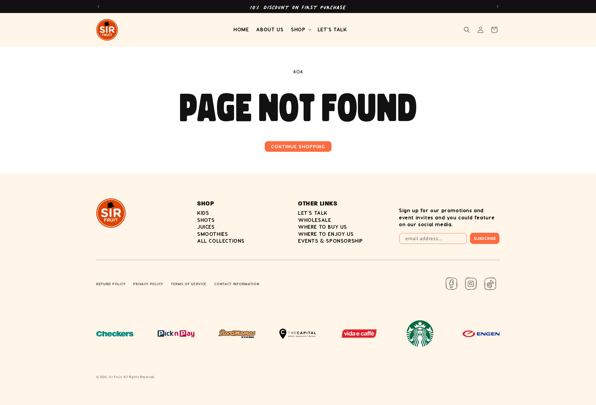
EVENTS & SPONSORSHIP (330, 241)
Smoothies (212, 234)
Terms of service (189, 284)
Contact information (236, 284)
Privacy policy (148, 284)
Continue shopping (298, 146)
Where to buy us (322, 227)
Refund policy (111, 284)
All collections (221, 241)
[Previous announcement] (98, 6)
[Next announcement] (497, 6)
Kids (203, 213)
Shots (206, 220)
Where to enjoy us (326, 234)
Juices (206, 227)
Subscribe (485, 238)
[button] (300, 30)
